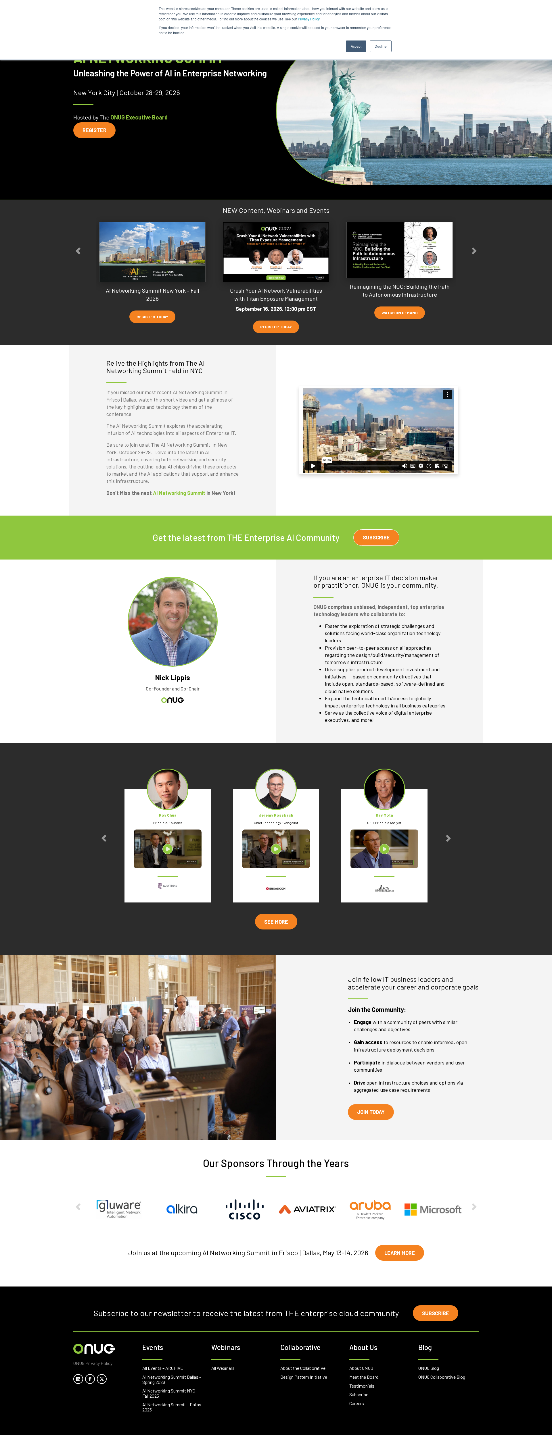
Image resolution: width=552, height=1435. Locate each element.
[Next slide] (474, 250)
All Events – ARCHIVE (162, 1368)
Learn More (399, 1253)
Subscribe (376, 537)
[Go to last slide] (78, 250)
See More (276, 922)
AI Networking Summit (179, 493)
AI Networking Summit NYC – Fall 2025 (170, 1393)
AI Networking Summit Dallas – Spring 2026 (171, 1379)
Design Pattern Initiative (303, 1377)
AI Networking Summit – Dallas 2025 (171, 1407)
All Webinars (223, 1368)
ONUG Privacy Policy (92, 1363)
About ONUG (361, 1368)
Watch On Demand (400, 312)
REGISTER (94, 130)
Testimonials (361, 1385)
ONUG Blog (428, 1368)
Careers (356, 1403)
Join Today (371, 1112)
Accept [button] (356, 46)
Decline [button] (381, 46)
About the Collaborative (302, 1368)
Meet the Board (363, 1377)
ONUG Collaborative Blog (441, 1377)
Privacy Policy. (309, 18)
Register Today (152, 316)
